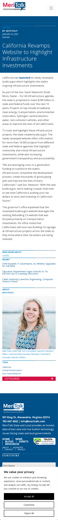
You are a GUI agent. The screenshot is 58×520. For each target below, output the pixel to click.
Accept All (29, 496)
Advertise (18, 447)
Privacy (21, 449)
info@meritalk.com (33, 421)
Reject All (29, 513)
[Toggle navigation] (51, 8)
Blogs (9, 441)
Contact (8, 449)
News (18, 439)
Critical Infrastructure (12, 370)
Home (6, 439)
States (5, 255)
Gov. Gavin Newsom (11, 373)
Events (23, 441)
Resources (12, 444)
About (5, 447)
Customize (29, 504)
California (6, 367)
